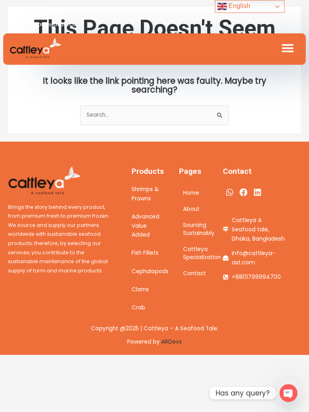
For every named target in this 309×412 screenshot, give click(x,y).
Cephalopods (150, 271)
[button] (287, 48)
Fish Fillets (145, 253)
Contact (194, 273)
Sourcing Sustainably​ (195, 229)
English (238, 5)
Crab (138, 307)
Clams (140, 289)
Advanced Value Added (145, 226)
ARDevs (171, 342)
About (191, 209)
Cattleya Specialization (195, 253)
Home (191, 193)
